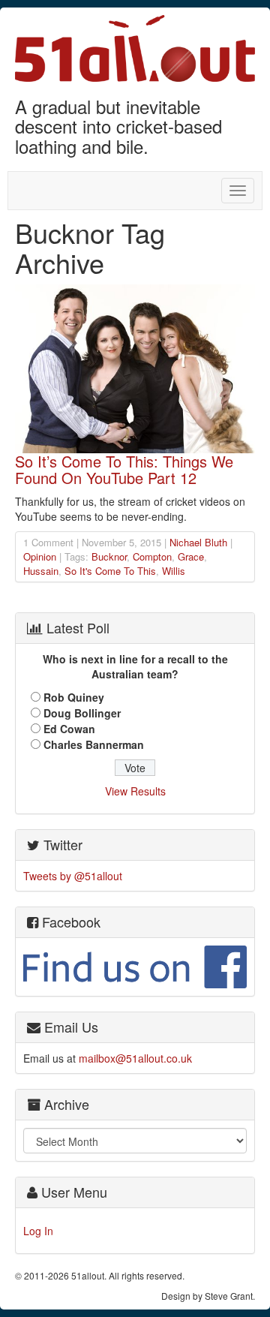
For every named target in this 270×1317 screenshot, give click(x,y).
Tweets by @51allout (72, 875)
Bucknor (109, 556)
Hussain (40, 571)
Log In (38, 1230)
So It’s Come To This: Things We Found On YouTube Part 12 (124, 469)
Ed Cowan (69, 728)
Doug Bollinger (82, 712)
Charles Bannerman (94, 744)
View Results (135, 790)
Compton (152, 556)
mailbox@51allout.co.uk (135, 1058)
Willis (173, 571)
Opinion (39, 556)
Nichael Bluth (198, 542)
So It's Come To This (110, 571)
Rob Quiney (74, 697)
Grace (191, 556)
